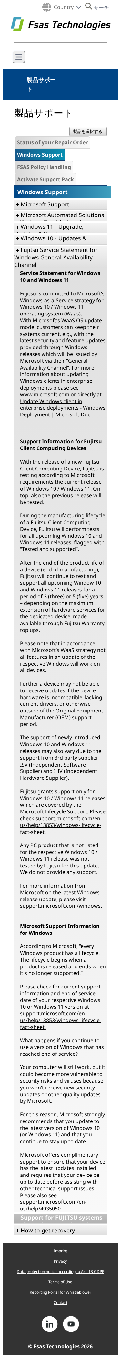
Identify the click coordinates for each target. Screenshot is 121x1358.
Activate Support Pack (45, 179)
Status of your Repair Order (52, 142)
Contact (60, 1302)
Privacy (60, 1261)
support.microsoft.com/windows (60, 905)
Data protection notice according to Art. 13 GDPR (60, 1271)
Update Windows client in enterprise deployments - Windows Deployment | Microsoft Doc (63, 408)
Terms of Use (60, 1282)
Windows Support (40, 154)
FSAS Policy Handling (44, 167)
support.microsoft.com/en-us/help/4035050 (53, 1205)
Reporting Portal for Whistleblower (60, 1292)
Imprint (60, 1250)
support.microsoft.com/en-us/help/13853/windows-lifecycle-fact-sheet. (61, 825)
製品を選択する (88, 131)
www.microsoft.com (44, 394)
